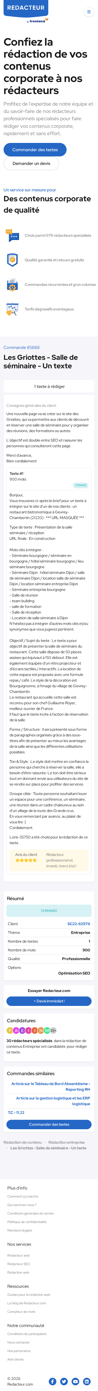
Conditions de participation (27, 1334)
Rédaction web (18, 1272)
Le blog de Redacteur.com (26, 1303)
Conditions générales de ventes (30, 1213)
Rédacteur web (18, 1255)
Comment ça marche (22, 1196)
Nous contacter (18, 1342)
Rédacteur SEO (18, 1264)
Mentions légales (19, 1230)
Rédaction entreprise (67, 1142)
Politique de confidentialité (27, 1222)
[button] (88, 12)
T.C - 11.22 (16, 1112)
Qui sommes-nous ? (22, 1205)
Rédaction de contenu (23, 1142)
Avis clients (15, 1359)
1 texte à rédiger (49, 386)
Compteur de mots (21, 1311)
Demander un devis (31, 163)
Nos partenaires (18, 1351)
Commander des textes (35, 149)
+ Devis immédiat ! (49, 1001)
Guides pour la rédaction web (28, 1294)
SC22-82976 (79, 923)
